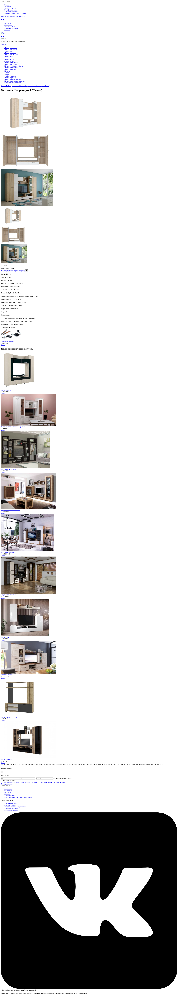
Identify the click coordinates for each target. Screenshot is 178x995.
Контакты (7, 6)
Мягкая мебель (9, 56)
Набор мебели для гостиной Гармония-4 (13, 427)
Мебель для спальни (10, 48)
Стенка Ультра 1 (6, 390)
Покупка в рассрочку (11, 11)
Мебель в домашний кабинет (13, 66)
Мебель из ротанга (10, 77)
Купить (3, 345)
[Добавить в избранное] (26, 270)
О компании (8, 25)
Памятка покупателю (11, 810)
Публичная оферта (10, 795)
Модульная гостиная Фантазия (10, 510)
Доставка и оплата (10, 8)
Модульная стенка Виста (8, 469)
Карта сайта (8, 789)
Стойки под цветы (10, 76)
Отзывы (7, 30)
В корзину (4, 270)
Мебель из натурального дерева (14, 81)
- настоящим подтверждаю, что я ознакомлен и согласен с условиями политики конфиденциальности (35, 782)
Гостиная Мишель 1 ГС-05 (9, 717)
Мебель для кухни (10, 53)
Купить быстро (12, 270)
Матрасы (7, 71)
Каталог (7, 5)
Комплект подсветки (7, 341)
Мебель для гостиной (11, 49)
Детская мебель (9, 51)
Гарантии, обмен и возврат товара (15, 13)
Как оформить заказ (10, 10)
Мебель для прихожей (11, 54)
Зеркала (6, 74)
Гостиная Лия (5, 637)
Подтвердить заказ (7, 784)
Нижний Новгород (7, 16)
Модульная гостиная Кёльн (9, 552)
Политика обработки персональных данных (18, 797)
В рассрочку (21, 270)
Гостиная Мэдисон (7, 675)
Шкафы (6, 72)
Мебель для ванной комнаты (13, 79)
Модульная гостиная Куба (9, 595)
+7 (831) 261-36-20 (19, 16)
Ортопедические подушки (12, 82)
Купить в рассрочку (9, 780)
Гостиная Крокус (6, 759)
